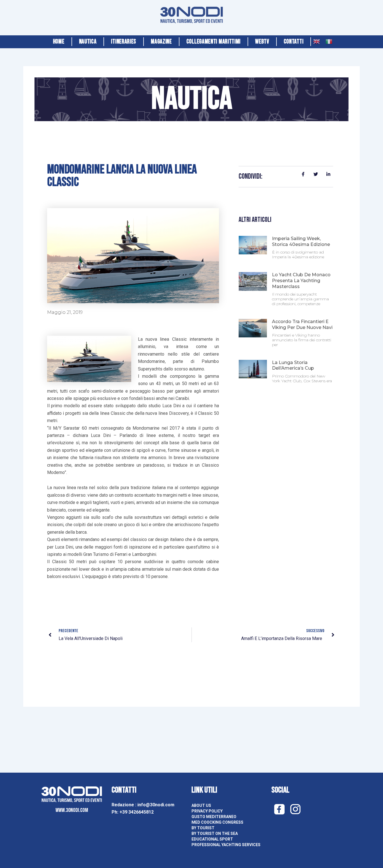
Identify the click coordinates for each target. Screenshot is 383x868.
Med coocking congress (217, 822)
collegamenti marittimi (213, 41)
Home (58, 41)
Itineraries (123, 41)
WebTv (262, 41)
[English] (316, 40)
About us (201, 805)
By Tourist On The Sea (215, 833)
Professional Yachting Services (226, 844)
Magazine (161, 41)
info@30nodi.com (156, 804)
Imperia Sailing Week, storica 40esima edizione (301, 241)
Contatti (294, 41)
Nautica (88, 41)
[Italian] (328, 40)
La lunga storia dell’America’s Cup (293, 365)
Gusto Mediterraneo (214, 816)
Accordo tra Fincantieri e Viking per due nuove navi (302, 324)
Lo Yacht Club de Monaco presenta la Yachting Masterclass (301, 280)
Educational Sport (212, 839)
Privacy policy (207, 811)
